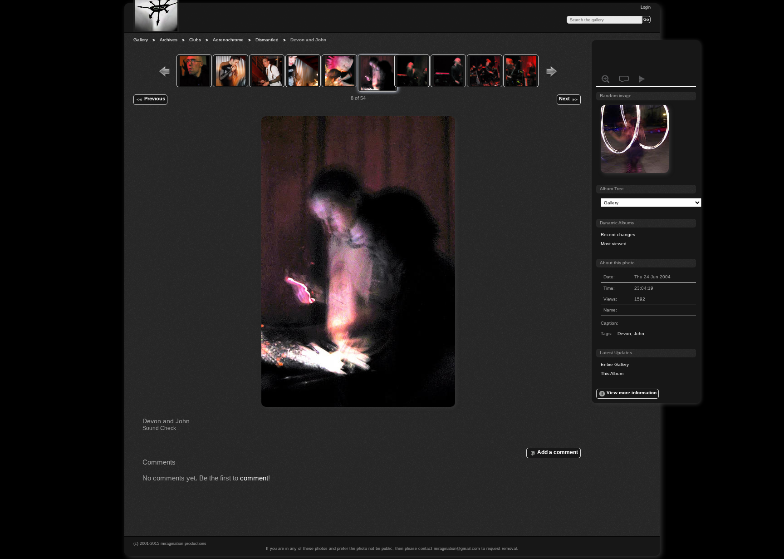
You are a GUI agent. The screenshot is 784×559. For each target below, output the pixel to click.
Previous (154, 98)
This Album (612, 373)
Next (564, 98)
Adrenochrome (228, 39)
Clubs (195, 39)
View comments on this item (624, 79)
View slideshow (642, 79)
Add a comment (557, 452)
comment (254, 478)
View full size (606, 79)
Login (646, 7)
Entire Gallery (615, 364)
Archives (168, 39)
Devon (624, 333)
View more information (632, 392)
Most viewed (614, 243)
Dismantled (267, 39)
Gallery (140, 39)
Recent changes (618, 234)
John (639, 333)
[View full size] (358, 261)
